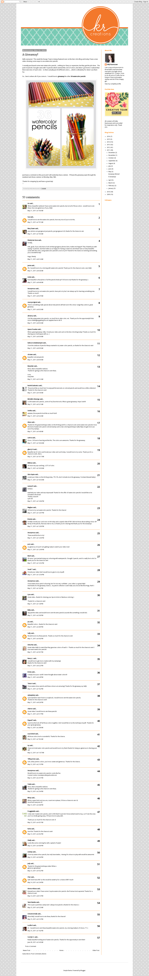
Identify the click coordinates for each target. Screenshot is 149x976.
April (110, 180)
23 (98, 508)
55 (98, 914)
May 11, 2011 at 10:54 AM (36, 480)
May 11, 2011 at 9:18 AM (35, 393)
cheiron (30, 709)
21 (98, 475)
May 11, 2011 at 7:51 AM (35, 222)
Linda (29, 277)
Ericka (29, 672)
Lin (28, 203)
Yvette (29, 784)
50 (98, 852)
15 (98, 399)
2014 (108, 142)
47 (98, 812)
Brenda (30, 519)
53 (98, 889)
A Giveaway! (112, 177)
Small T (30, 569)
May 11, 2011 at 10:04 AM (36, 443)
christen (30, 354)
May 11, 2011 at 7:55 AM (35, 234)
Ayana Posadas (32, 329)
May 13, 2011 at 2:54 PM (35, 791)
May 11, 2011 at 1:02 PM (35, 588)
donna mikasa (32, 888)
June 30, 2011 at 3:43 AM (35, 942)
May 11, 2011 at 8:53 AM (35, 309)
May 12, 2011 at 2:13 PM (35, 764)
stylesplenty (31, 695)
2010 (108, 192)
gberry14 (30, 449)
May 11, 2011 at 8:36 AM (35, 271)
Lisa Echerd (31, 734)
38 (98, 695)
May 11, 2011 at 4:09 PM (35, 627)
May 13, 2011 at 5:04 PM (35, 857)
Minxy (29, 798)
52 (98, 877)
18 (98, 438)
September (112, 161)
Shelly (29, 840)
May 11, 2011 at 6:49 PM (35, 677)
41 (98, 734)
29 (98, 581)
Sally (29, 633)
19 (98, 450)
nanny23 (30, 486)
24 (98, 519)
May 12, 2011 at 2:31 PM (35, 778)
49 (98, 841)
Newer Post (26, 950)
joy (29, 622)
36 (98, 672)
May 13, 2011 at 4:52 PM (35, 834)
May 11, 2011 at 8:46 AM (35, 282)
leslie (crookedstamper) (35, 343)
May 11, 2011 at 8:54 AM (35, 336)
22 (98, 486)
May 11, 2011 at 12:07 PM (36, 513)
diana (29, 422)
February (111, 185)
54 (98, 903)
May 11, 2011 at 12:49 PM (36, 549)
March (110, 183)
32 (98, 622)
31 (98, 610)
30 (98, 595)
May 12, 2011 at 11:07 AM (36, 753)
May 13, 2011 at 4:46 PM (35, 805)
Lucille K (30, 925)
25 (98, 533)
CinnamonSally (32, 914)
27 (98, 556)
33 (98, 634)
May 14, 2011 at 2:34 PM (35, 882)
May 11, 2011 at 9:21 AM (35, 404)
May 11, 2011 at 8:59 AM (35, 348)
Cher (29, 877)
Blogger (82, 970)
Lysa (29, 594)
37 (98, 684)
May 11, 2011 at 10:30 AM (36, 468)
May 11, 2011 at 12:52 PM (36, 563)
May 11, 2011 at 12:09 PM (36, 526)
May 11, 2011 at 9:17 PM (35, 714)
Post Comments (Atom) (38, 954)
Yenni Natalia (32, 902)
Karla (29, 829)
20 (98, 463)
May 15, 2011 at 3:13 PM (35, 919)
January (111, 188)
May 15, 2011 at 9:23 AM (35, 907)
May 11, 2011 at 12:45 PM (36, 538)
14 (98, 386)
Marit (29, 556)
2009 (108, 194)
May (110, 171)
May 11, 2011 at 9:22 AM (35, 416)
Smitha (30, 410)
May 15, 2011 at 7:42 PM (35, 931)
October (111, 158)
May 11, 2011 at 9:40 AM (35, 431)
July (109, 166)
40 (98, 721)
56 (98, 926)
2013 (108, 144)
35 (98, 659)
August (110, 163)
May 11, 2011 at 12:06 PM (36, 501)
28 (98, 570)
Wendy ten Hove (33, 240)
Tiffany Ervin (32, 759)
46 (98, 798)
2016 (108, 136)
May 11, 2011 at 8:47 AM (35, 296)
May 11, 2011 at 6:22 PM (35, 665)
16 (98, 411)
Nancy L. (30, 658)
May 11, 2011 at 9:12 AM (35, 379)
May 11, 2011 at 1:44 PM (35, 604)
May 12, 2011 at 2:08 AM (35, 727)
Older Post (96, 950)
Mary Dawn (31, 228)
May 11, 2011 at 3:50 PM (35, 615)
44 (98, 771)
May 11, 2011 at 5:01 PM (35, 652)
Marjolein (31, 366)
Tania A (30, 683)
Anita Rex (30, 645)
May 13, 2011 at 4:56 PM (35, 846)
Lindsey (30, 852)
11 (98, 343)
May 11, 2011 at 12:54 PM (36, 574)
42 (98, 746)
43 (98, 759)
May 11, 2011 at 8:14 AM (35, 259)
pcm (29, 544)
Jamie (29, 265)
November (111, 155)
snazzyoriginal (32, 302)
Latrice (30, 438)
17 (98, 423)
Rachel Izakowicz (33, 385)
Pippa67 (30, 720)
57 (98, 937)
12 (98, 355)
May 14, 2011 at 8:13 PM (35, 896)
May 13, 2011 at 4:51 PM (35, 822)
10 (98, 330)
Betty (29, 610)
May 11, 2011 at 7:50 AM (35, 211)
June (110, 169)
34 (98, 645)
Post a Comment (30, 946)
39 (98, 709)
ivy (28, 745)
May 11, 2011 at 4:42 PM (35, 638)
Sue (29, 217)
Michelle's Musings (33, 399)
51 (98, 864)
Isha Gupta (31, 474)
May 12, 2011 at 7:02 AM (35, 739)
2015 (108, 139)
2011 (108, 150)
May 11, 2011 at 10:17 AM (36, 456)
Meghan (30, 507)
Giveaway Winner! (114, 174)
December (111, 152)
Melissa (30, 463)
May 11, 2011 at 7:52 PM (35, 689)
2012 (108, 147)
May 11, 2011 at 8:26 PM (35, 702)
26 (98, 545)
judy (29, 863)
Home (61, 950)
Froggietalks (32, 811)
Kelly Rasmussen (112, 64)
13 (98, 366)
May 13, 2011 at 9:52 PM (35, 871)
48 (98, 829)
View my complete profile (113, 84)
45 (98, 785)
